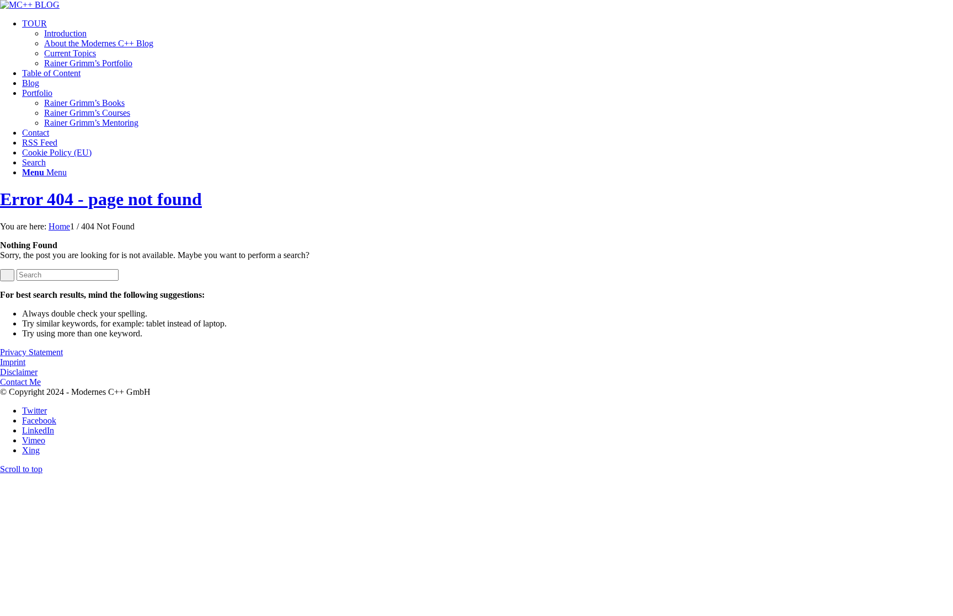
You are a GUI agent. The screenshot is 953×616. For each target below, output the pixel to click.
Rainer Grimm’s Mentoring (91, 122)
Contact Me (20, 382)
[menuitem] (487, 43)
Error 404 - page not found (101, 199)
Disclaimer (19, 372)
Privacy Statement (31, 352)
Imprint (12, 362)
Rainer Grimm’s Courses (87, 112)
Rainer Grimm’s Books (84, 103)
